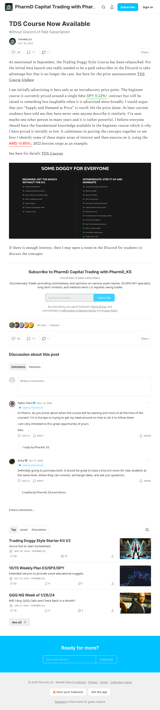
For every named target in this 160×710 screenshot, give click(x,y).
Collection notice (121, 682)
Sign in (148, 7)
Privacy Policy (109, 310)
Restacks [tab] (34, 367)
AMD (20, 143)
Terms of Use (98, 306)
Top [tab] (13, 529)
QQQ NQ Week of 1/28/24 (32, 595)
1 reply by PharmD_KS (35, 447)
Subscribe (128, 7)
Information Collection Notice (79, 310)
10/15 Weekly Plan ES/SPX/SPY (36, 568)
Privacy (93, 682)
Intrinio (81, 682)
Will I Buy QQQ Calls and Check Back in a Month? (42, 600)
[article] (80, 549)
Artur (21, 460)
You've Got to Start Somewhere (30, 546)
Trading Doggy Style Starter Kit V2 (40, 540)
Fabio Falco (25, 403)
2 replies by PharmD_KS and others (44, 492)
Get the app (99, 692)
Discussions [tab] (39, 529)
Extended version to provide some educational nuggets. (46, 573)
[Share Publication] (112, 7)
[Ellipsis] (149, 403)
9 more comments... (21, 510)
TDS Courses (52, 153)
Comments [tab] (18, 367)
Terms (104, 682)
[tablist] (26, 367)
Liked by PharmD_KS (32, 407)
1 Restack (54, 325)
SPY (97, 96)
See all (17, 622)
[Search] (103, 7)
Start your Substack (69, 692)
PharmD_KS (25, 39)
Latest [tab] (24, 529)
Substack (61, 702)
